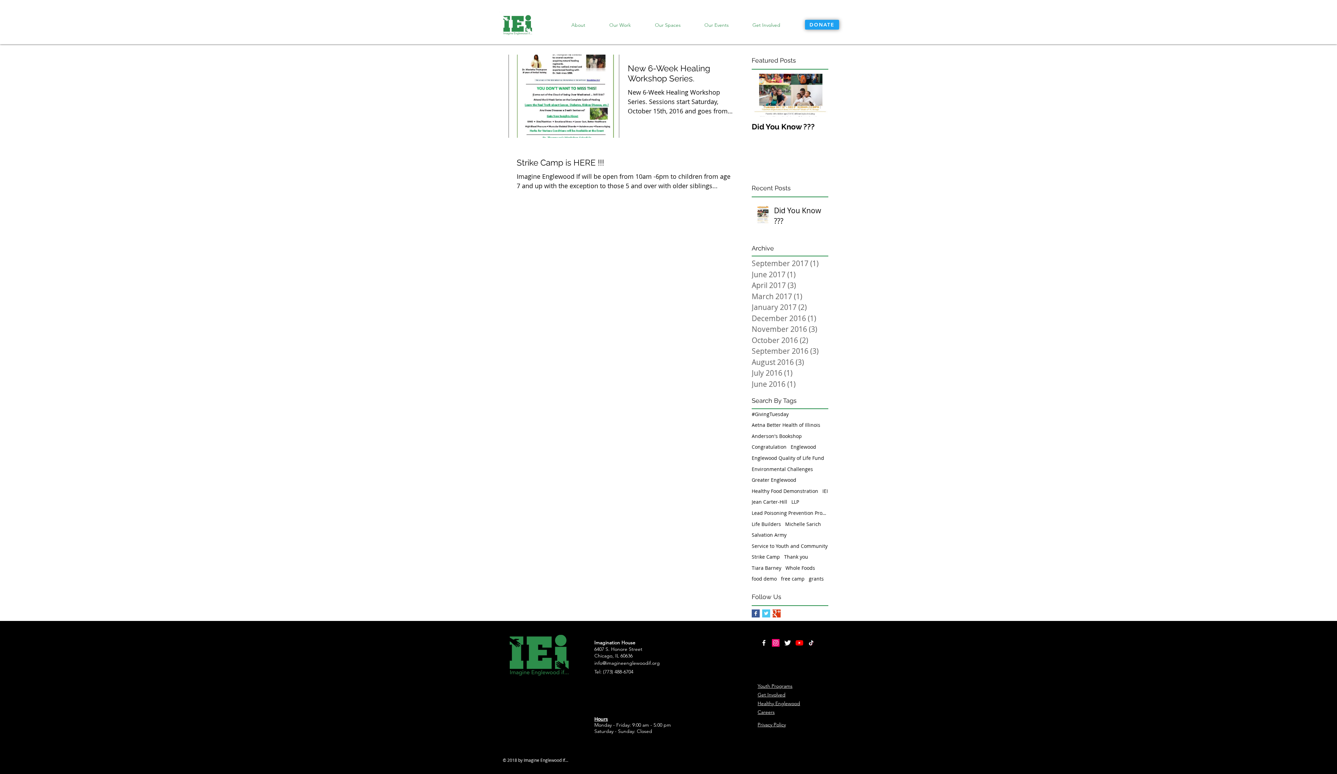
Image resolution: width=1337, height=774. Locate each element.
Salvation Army (769, 535)
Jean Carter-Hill (769, 501)
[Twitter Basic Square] (766, 613)
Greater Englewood (774, 480)
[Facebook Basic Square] (756, 613)
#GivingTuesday (770, 414)
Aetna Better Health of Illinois (786, 425)
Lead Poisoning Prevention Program (790, 513)
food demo (764, 578)
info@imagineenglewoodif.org (627, 663)
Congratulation (769, 447)
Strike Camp (766, 556)
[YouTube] (799, 643)
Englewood (803, 447)
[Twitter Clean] (787, 643)
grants (816, 578)
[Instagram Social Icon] (776, 643)
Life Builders (766, 524)
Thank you (796, 556)
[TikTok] (811, 643)
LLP (795, 501)
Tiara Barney (766, 568)
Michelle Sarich (803, 524)
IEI (825, 491)
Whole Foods (800, 568)
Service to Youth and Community (790, 546)
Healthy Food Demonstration (785, 491)
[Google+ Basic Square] (777, 613)
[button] (620, 25)
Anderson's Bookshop (777, 436)
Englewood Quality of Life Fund (788, 458)
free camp (793, 578)
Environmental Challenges (782, 469)
